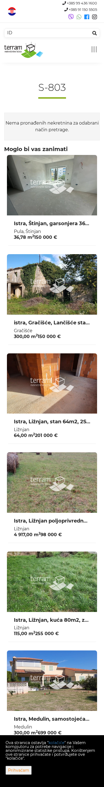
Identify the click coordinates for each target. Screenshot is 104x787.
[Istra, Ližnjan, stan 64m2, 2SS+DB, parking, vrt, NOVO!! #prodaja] (52, 383)
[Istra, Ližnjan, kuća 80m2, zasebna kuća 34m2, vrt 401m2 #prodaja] (52, 582)
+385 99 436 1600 (81, 3)
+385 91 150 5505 (82, 9)
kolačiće (56, 742)
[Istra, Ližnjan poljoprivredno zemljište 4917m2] (52, 482)
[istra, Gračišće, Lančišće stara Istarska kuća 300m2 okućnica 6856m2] (52, 284)
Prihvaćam (18, 770)
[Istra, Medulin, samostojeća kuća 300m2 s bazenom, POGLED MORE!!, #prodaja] (52, 680)
